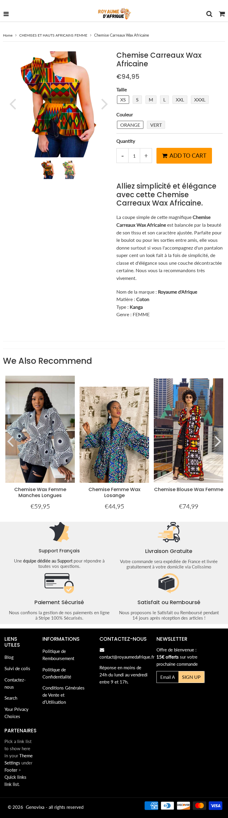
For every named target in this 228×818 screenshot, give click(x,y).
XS (123, 99)
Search (10, 698)
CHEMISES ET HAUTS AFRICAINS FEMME (53, 35)
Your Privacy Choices (16, 712)
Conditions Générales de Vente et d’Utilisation (63, 695)
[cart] (222, 13)
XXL (180, 99)
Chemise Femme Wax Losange (114, 492)
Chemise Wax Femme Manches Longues (40, 492)
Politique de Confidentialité (56, 673)
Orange (130, 125)
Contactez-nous (15, 683)
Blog (9, 657)
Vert (156, 125)
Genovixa (35, 807)
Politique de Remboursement (58, 654)
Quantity (125, 141)
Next (104, 104)
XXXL (199, 99)
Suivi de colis (17, 668)
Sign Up (191, 677)
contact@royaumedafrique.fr (126, 656)
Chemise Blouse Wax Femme (188, 489)
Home (7, 35)
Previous (12, 104)
